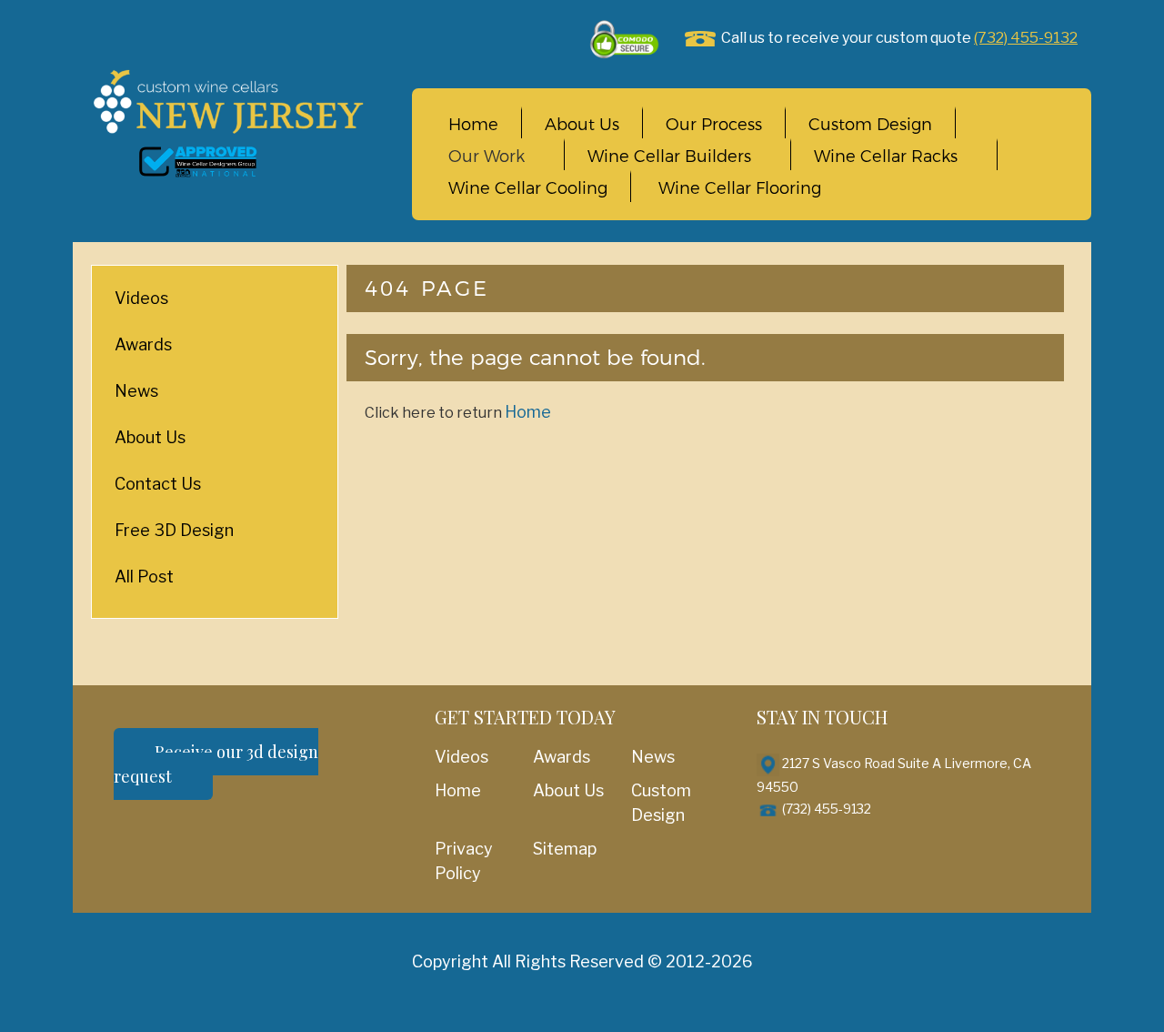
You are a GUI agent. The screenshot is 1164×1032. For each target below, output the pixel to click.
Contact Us (158, 483)
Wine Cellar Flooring (739, 188)
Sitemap (565, 848)
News (136, 390)
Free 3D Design (174, 530)
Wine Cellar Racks (886, 157)
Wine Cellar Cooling (527, 188)
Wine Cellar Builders (669, 157)
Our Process (714, 125)
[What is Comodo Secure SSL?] (626, 38)
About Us (582, 125)
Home (473, 125)
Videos (141, 298)
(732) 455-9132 (1026, 37)
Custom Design (870, 125)
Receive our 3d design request (216, 764)
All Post (144, 576)
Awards (143, 344)
